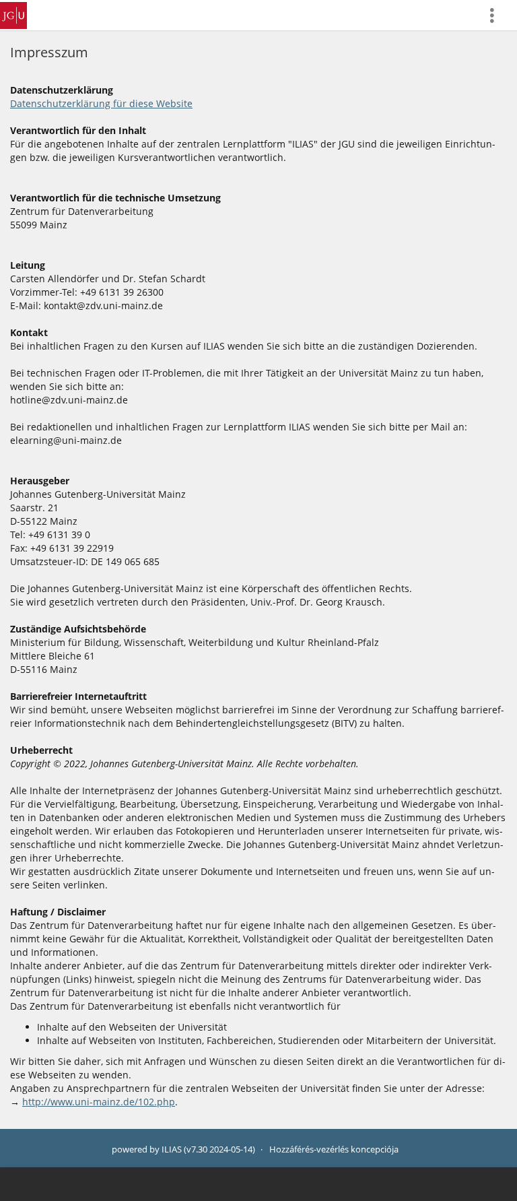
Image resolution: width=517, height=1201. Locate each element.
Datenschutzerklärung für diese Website (101, 103)
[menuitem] (497, 15)
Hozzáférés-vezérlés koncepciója (334, 1149)
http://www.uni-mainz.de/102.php (98, 1101)
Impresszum (49, 52)
